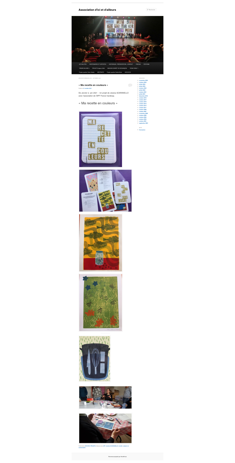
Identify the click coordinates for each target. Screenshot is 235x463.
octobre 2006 (142, 115)
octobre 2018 (142, 98)
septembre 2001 (143, 123)
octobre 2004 (142, 117)
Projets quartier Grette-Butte (114, 72)
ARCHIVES (128, 72)
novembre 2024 (143, 80)
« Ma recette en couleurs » (93, 85)
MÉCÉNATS (100, 72)
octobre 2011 (142, 107)
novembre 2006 (143, 113)
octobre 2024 (142, 82)
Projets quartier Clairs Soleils (86, 72)
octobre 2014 (142, 103)
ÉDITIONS (146, 64)
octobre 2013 (142, 105)
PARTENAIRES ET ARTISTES (97, 64)
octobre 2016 (142, 102)
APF (104, 446)
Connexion (142, 130)
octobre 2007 (142, 111)
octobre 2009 (142, 109)
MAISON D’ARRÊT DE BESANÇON (117, 68)
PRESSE (138, 64)
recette (120, 446)
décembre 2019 (143, 96)
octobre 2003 (142, 119)
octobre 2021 (142, 92)
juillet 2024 (142, 84)
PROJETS (93, 446)
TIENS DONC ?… (134, 68)
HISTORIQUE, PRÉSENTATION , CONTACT (121, 64)
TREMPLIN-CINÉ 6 (84, 68)
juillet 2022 (142, 90)
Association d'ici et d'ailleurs (97, 10)
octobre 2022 (142, 88)
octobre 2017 (142, 100)
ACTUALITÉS (82, 64)
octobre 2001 (142, 121)
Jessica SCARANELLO (112, 446)
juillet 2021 (142, 94)
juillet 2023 (142, 86)
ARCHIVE (87, 446)
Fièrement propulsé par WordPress (117, 456)
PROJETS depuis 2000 (98, 68)
